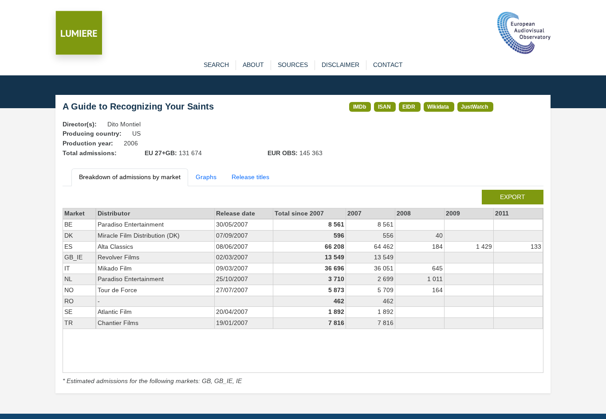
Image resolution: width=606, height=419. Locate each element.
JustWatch (474, 107)
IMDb (359, 107)
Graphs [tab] (206, 176)
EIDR (408, 107)
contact (388, 64)
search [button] (216, 64)
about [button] (253, 64)
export (512, 196)
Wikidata (438, 107)
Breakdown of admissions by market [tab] (130, 176)
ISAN (384, 107)
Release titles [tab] (250, 176)
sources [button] (293, 64)
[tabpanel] (303, 288)
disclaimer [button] (340, 64)
